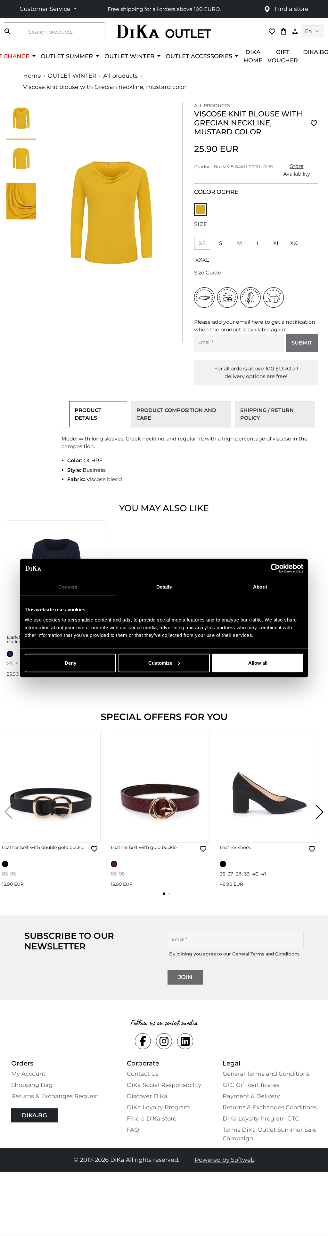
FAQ (133, 1129)
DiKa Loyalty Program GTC (261, 1118)
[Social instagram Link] (164, 1041)
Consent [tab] (68, 587)
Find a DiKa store (151, 1118)
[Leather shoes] (269, 787)
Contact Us (143, 1073)
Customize (160, 662)
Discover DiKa (147, 1096)
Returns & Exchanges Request (54, 1096)
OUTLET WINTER (72, 75)
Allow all (257, 662)
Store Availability (296, 170)
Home (32, 75)
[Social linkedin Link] (185, 1041)
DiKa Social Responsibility (164, 1085)
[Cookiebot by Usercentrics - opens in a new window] (275, 568)
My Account (28, 1073)
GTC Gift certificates (251, 1085)
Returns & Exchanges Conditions (270, 1107)
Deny (70, 662)
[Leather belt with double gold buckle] (51, 787)
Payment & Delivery (251, 1096)
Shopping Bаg (32, 1085)
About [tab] (260, 587)
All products (120, 75)
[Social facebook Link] (143, 1041)
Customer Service (46, 8)
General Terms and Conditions (265, 954)
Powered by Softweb (225, 1159)
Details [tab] (164, 587)
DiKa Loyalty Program (158, 1107)
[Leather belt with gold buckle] (160, 787)
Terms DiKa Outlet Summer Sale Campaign (269, 1134)
